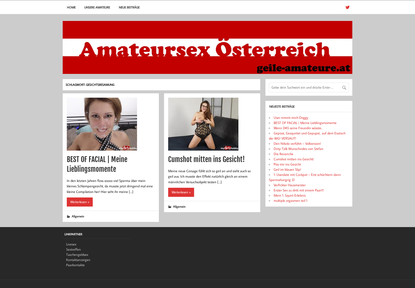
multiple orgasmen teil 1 (290, 200)
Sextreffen (73, 249)
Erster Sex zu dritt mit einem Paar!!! (299, 190)
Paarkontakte (75, 265)
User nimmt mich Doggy (291, 117)
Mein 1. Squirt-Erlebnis (290, 195)
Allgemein (78, 216)
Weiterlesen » (79, 202)
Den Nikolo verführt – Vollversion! (297, 143)
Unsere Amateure (97, 7)
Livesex (71, 244)
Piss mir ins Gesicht (287, 164)
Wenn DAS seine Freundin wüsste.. (298, 128)
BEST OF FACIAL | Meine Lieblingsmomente (305, 123)
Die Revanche (283, 154)
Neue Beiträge (129, 7)
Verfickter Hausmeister (290, 185)
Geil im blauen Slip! (287, 169)
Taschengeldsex (77, 254)
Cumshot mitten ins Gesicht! (206, 159)
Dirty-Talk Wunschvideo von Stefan (298, 148)
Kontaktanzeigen (78, 260)
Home (71, 7)
